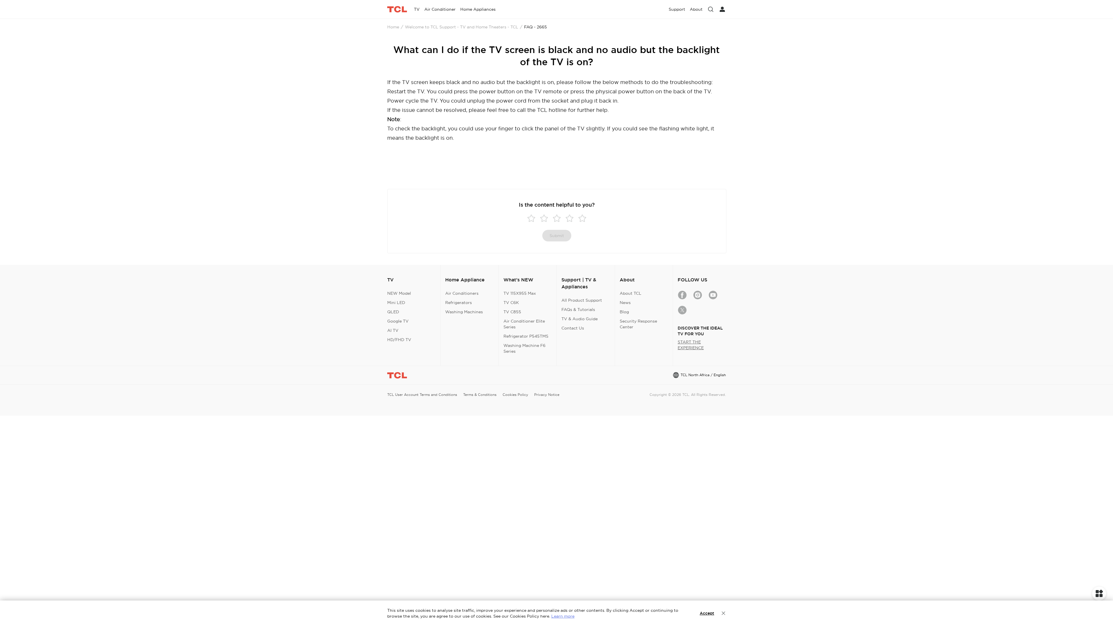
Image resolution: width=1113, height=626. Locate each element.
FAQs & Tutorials (578, 309)
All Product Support (581, 300)
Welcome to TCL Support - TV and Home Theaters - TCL (461, 27)
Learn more (562, 616)
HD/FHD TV (399, 339)
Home (393, 27)
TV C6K (511, 302)
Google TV (398, 321)
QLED (393, 311)
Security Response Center (638, 324)
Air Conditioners (462, 293)
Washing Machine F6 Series (524, 348)
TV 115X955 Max (519, 293)
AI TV (393, 330)
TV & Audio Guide (579, 318)
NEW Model (399, 293)
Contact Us (572, 328)
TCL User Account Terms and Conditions (422, 394)
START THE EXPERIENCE (691, 344)
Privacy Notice (546, 394)
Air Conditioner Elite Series (524, 324)
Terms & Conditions (480, 394)
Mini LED (396, 302)
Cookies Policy (515, 394)
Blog (624, 311)
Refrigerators (458, 302)
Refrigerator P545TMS (525, 336)
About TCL (630, 293)
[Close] (723, 613)
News (625, 302)
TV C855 (512, 311)
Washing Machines (464, 311)
